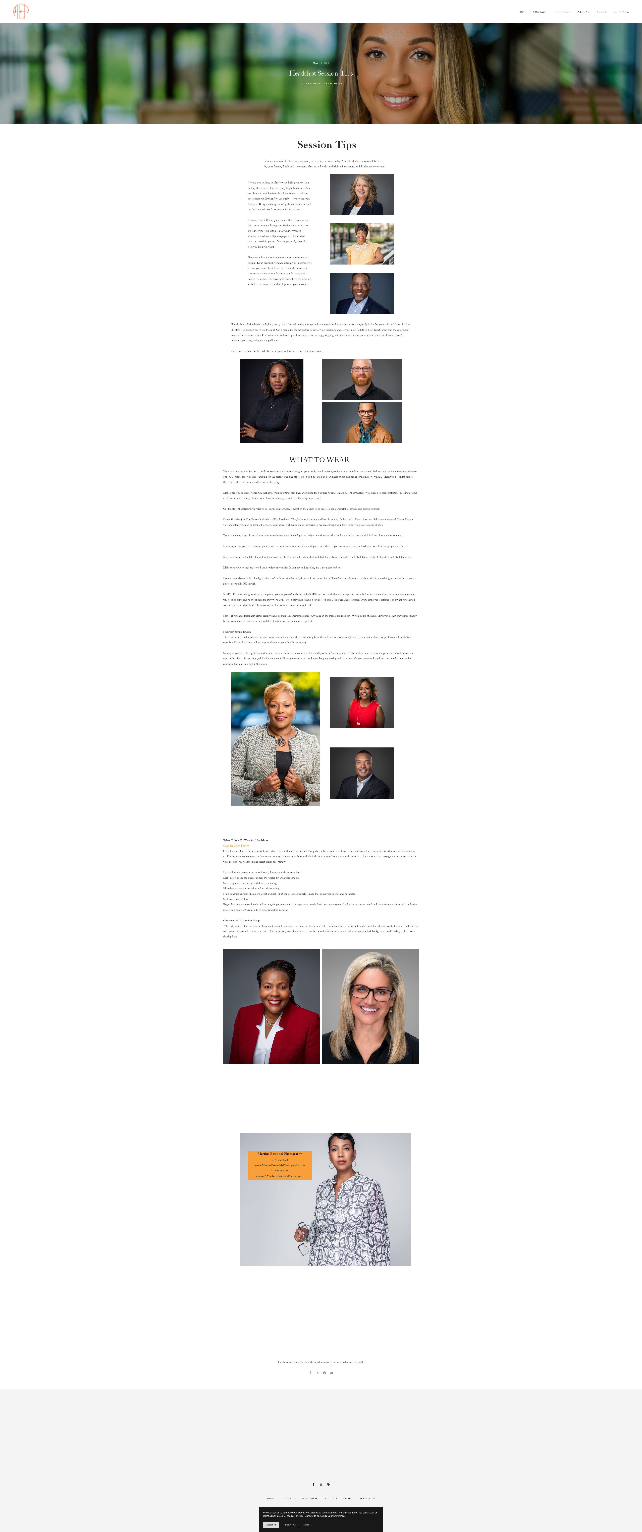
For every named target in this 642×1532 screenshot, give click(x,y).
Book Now (621, 12)
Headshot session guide (291, 1362)
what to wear (324, 1362)
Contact (540, 12)
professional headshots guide (348, 1362)
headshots (310, 1362)
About (602, 12)
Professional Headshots (321, 84)
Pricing (583, 12)
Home (522, 12)
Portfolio (562, 12)
